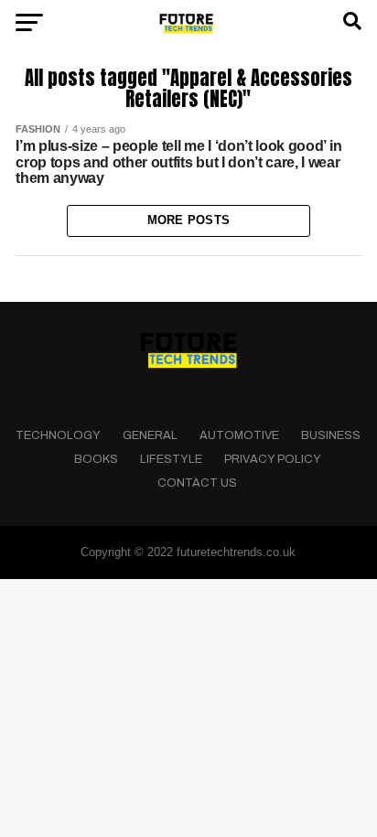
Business (331, 435)
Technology (58, 435)
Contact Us (197, 483)
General (150, 435)
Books (96, 459)
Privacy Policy (272, 459)
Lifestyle (171, 459)
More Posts (189, 220)
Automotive (239, 435)
